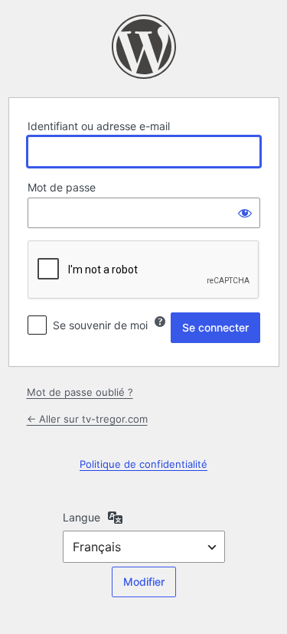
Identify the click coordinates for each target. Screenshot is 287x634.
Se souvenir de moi (100, 325)
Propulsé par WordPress (144, 47)
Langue (81, 517)
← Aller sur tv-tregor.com (87, 419)
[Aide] (160, 321)
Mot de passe (62, 187)
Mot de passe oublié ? (80, 392)
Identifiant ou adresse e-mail (99, 125)
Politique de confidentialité (143, 464)
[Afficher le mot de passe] (245, 213)
